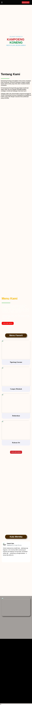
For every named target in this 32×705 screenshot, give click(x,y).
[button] (19, 2)
